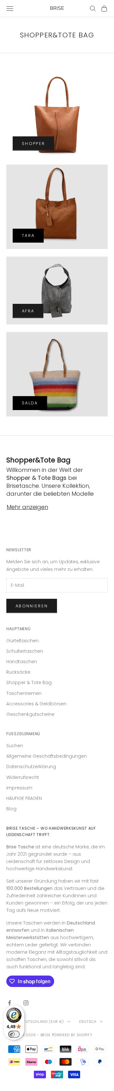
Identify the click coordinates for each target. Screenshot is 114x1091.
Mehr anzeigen (27, 507)
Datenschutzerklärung (31, 766)
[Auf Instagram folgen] (26, 1003)
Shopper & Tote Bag (29, 682)
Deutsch (88, 1021)
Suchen (14, 745)
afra (28, 311)
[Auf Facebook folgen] (9, 1003)
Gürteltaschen (22, 640)
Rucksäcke (18, 672)
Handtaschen (21, 661)
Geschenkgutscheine (30, 714)
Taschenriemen (23, 693)
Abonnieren (32, 606)
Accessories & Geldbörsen (36, 704)
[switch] (14, 1034)
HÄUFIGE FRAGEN (24, 798)
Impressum (19, 788)
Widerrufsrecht (22, 777)
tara (28, 235)
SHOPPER (33, 143)
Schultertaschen (24, 651)
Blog (11, 809)
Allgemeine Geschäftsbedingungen (46, 756)
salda (30, 403)
